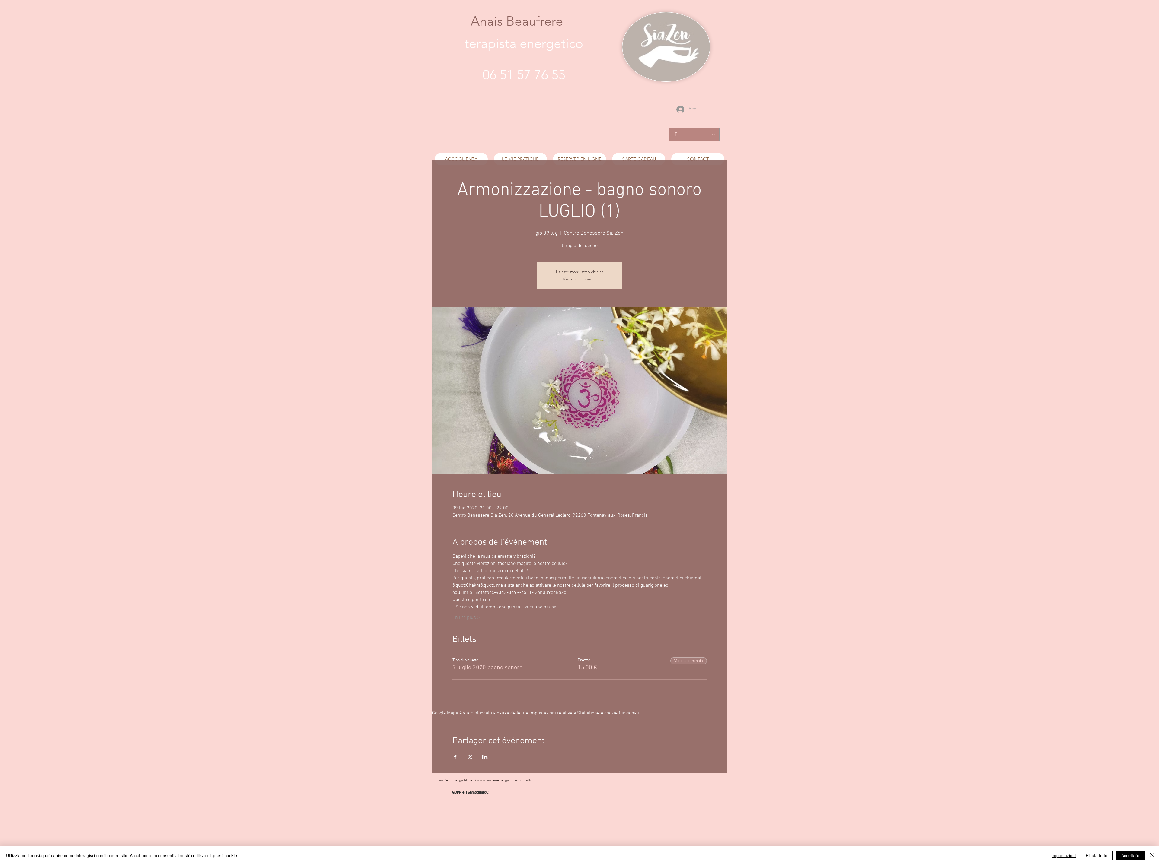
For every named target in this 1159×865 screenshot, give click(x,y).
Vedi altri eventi (579, 279)
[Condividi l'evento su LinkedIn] (485, 757)
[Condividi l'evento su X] (470, 757)
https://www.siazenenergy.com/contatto (498, 780)
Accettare (1130, 855)
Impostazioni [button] (1064, 855)
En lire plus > (466, 618)
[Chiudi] (1151, 855)
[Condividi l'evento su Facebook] (455, 757)
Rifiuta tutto (1096, 855)
